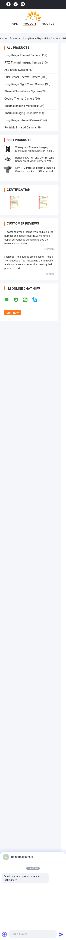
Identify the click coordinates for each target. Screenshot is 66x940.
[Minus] (61, 857)
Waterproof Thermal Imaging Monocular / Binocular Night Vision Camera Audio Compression (34, 151)
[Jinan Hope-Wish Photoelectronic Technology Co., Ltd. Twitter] (15, 4)
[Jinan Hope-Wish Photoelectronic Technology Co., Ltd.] (33, 15)
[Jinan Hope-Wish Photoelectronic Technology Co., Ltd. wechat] (27, 299)
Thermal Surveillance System (22, 91)
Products (29, 23)
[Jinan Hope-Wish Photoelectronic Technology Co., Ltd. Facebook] (8, 4)
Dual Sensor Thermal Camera (22, 77)
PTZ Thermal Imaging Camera (22, 62)
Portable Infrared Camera (20, 127)
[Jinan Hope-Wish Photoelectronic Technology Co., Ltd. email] (8, 299)
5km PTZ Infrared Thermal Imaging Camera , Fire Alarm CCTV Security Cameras (35, 171)
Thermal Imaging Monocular (21, 106)
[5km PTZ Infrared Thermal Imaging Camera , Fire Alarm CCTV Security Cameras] (8, 169)
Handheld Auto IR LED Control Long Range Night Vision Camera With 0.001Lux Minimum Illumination (34, 161)
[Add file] (4, 934)
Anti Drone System (16, 69)
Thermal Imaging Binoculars (21, 113)
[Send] (61, 934)
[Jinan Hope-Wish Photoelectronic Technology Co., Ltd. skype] (36, 299)
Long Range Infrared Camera (22, 120)
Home (14, 23)
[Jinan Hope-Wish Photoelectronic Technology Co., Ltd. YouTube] (23, 4)
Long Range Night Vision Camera (41, 38)
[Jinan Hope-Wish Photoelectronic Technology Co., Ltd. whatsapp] (18, 299)
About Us (48, 23)
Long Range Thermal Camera (22, 55)
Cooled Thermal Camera (19, 98)
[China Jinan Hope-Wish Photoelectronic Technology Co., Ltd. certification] (14, 202)
